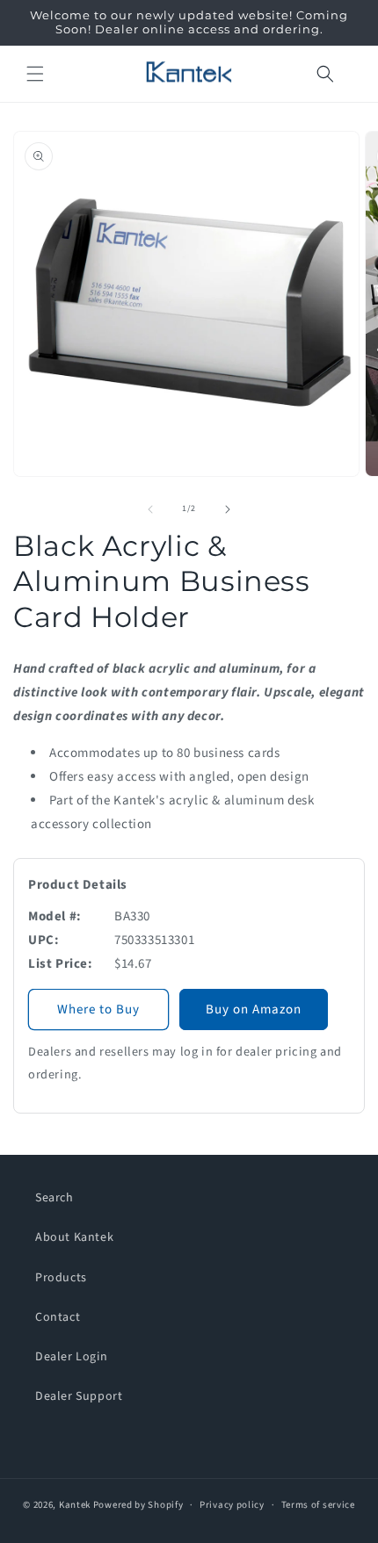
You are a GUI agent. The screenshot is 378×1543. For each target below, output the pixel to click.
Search (54, 1198)
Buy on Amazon (254, 1009)
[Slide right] (227, 509)
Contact (57, 1317)
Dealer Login (71, 1357)
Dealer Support (78, 1396)
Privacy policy (232, 1504)
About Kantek (74, 1237)
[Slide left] (150, 509)
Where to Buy (98, 1009)
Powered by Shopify (138, 1504)
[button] (35, 73)
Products (61, 1278)
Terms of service (318, 1504)
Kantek (75, 1504)
